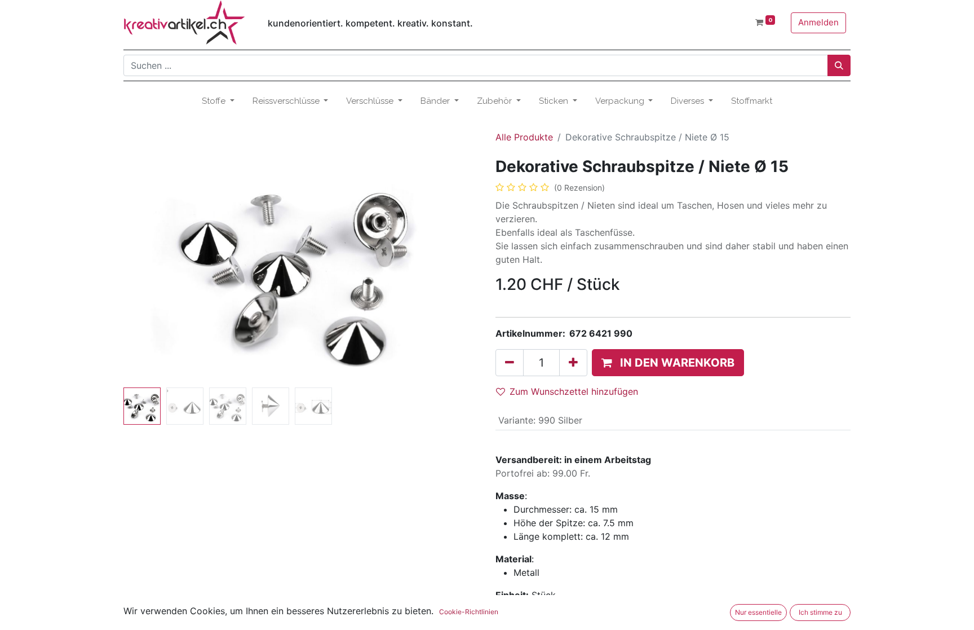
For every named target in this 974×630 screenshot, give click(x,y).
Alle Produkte (524, 137)
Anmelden (818, 22)
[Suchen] (839, 65)
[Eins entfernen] (509, 362)
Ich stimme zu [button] (820, 612)
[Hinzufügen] (573, 362)
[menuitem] (751, 101)
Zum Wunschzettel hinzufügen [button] (574, 391)
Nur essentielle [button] (758, 612)
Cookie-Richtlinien (468, 611)
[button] (150, 270)
